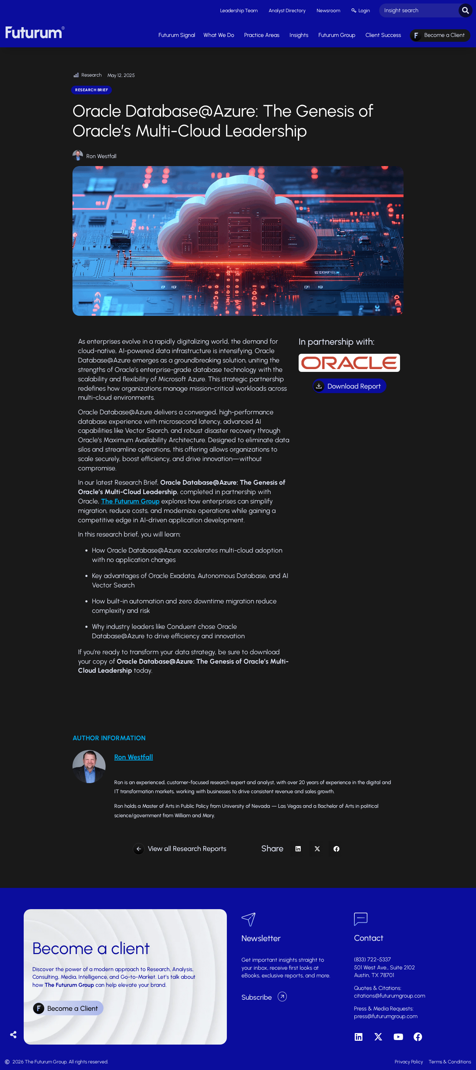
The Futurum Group (130, 501)
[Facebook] (418, 1036)
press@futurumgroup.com (385, 1016)
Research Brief (91, 90)
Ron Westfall (101, 156)
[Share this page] (13, 1035)
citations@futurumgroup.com (389, 995)
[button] (298, 849)
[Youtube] (398, 1036)
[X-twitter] (378, 1036)
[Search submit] (466, 10)
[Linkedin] (358, 1036)
